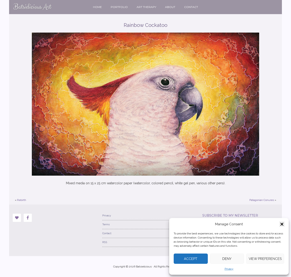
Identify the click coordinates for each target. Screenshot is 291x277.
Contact (106, 233)
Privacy (229, 268)
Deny (226, 259)
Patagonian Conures (261, 200)
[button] (282, 224)
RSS (104, 242)
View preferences (265, 259)
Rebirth (21, 200)
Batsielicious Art (32, 7)
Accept (190, 259)
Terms (106, 224)
